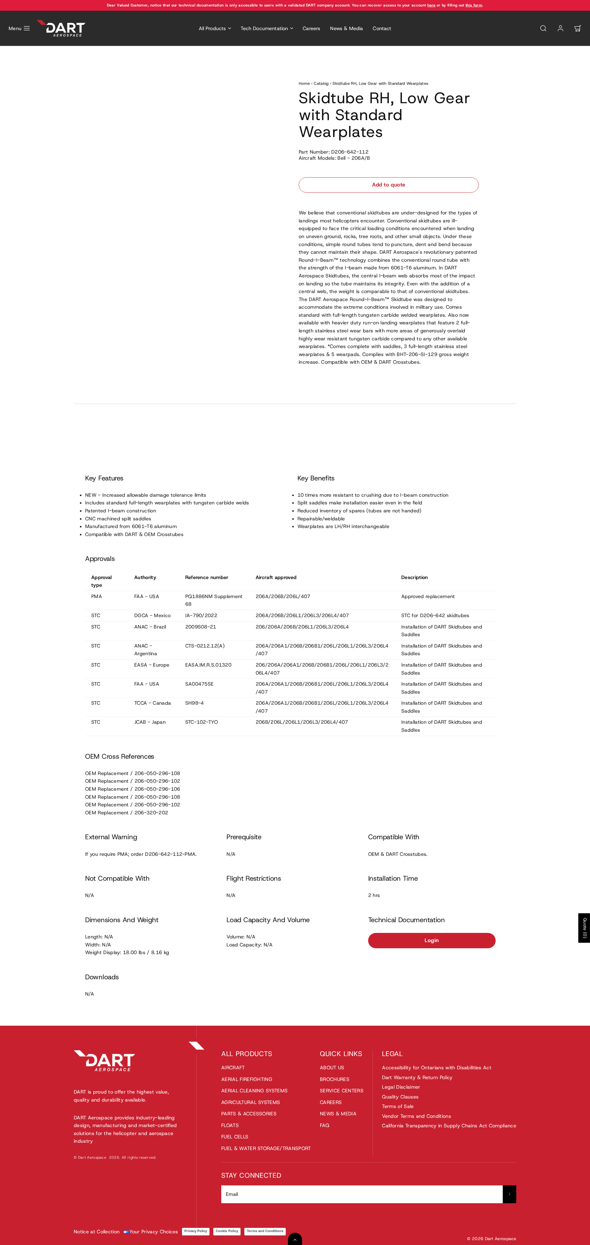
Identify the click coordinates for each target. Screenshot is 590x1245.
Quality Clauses (400, 1097)
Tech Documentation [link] (264, 28)
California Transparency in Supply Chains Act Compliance (449, 1125)
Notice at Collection (97, 1231)
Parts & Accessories (249, 1113)
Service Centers (342, 1090)
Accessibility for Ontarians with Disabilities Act (436, 1067)
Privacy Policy (195, 1231)
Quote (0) (585, 928)
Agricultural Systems (250, 1102)
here (431, 5)
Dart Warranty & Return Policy (417, 1077)
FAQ (324, 1125)
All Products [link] (212, 28)
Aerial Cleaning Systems (254, 1090)
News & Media (346, 28)
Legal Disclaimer (401, 1087)
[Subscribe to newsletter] (509, 1194)
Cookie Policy (227, 1231)
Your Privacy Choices (153, 1231)
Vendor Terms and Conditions (416, 1116)
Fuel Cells (234, 1136)
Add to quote (388, 184)
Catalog (321, 83)
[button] (19, 28)
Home (304, 83)
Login (432, 940)
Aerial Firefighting (246, 1079)
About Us (332, 1067)
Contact (382, 28)
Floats (230, 1125)
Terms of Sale (398, 1106)
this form (474, 5)
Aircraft (233, 1067)
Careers (311, 28)
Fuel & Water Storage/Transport (266, 1148)
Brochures (334, 1079)
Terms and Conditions (265, 1231)
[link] (560, 28)
